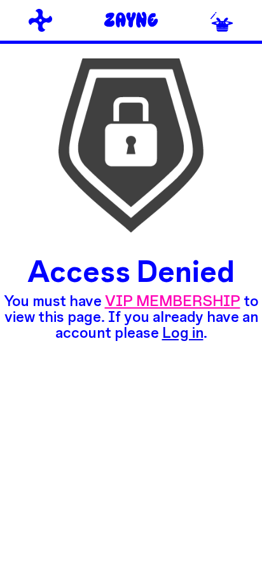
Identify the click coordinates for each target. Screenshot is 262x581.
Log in (182, 332)
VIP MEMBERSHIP (172, 300)
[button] (221, 20)
